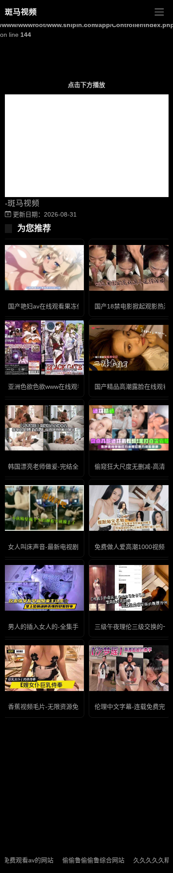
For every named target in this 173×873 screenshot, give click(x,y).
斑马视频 (21, 12)
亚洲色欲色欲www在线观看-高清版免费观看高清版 (78, 386)
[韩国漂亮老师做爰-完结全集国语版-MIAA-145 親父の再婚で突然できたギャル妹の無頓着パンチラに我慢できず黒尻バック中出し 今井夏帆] (43, 428)
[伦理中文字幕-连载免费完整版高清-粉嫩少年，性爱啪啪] (129, 668)
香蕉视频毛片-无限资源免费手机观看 (59, 706)
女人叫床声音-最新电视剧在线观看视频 (62, 546)
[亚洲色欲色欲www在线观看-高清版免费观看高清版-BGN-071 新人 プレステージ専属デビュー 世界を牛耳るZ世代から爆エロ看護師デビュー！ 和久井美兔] (43, 347)
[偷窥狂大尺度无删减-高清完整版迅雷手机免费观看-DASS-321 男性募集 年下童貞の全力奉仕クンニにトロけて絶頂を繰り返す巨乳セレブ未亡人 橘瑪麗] (129, 428)
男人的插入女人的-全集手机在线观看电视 (65, 626)
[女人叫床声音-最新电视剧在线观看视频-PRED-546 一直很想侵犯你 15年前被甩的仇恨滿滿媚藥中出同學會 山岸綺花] (43, 507)
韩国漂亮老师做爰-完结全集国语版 (55, 466)
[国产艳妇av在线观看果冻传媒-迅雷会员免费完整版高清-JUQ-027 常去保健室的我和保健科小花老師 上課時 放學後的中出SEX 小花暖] (43, 267)
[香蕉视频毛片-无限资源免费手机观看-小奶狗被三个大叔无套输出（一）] (43, 668)
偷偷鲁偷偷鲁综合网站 (85, 860)
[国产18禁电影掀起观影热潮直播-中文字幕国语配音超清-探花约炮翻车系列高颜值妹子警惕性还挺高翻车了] (129, 268)
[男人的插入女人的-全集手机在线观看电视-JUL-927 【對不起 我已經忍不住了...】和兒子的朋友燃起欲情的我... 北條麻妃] (43, 588)
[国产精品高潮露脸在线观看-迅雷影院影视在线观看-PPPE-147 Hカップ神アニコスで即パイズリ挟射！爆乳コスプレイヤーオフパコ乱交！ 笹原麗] (129, 348)
